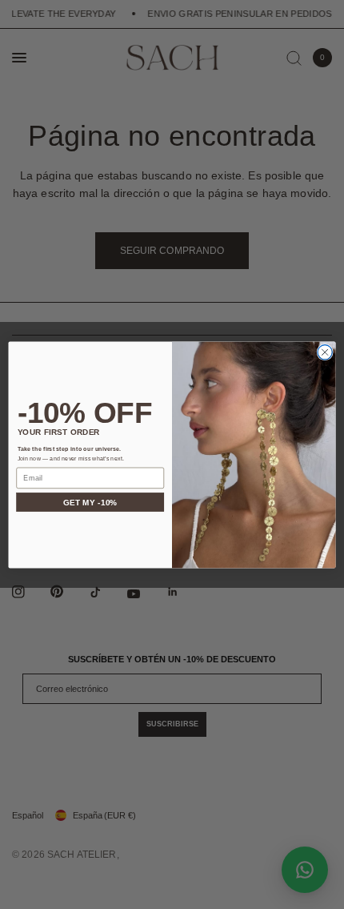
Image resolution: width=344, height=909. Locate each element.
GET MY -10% (90, 502)
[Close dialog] (325, 351)
